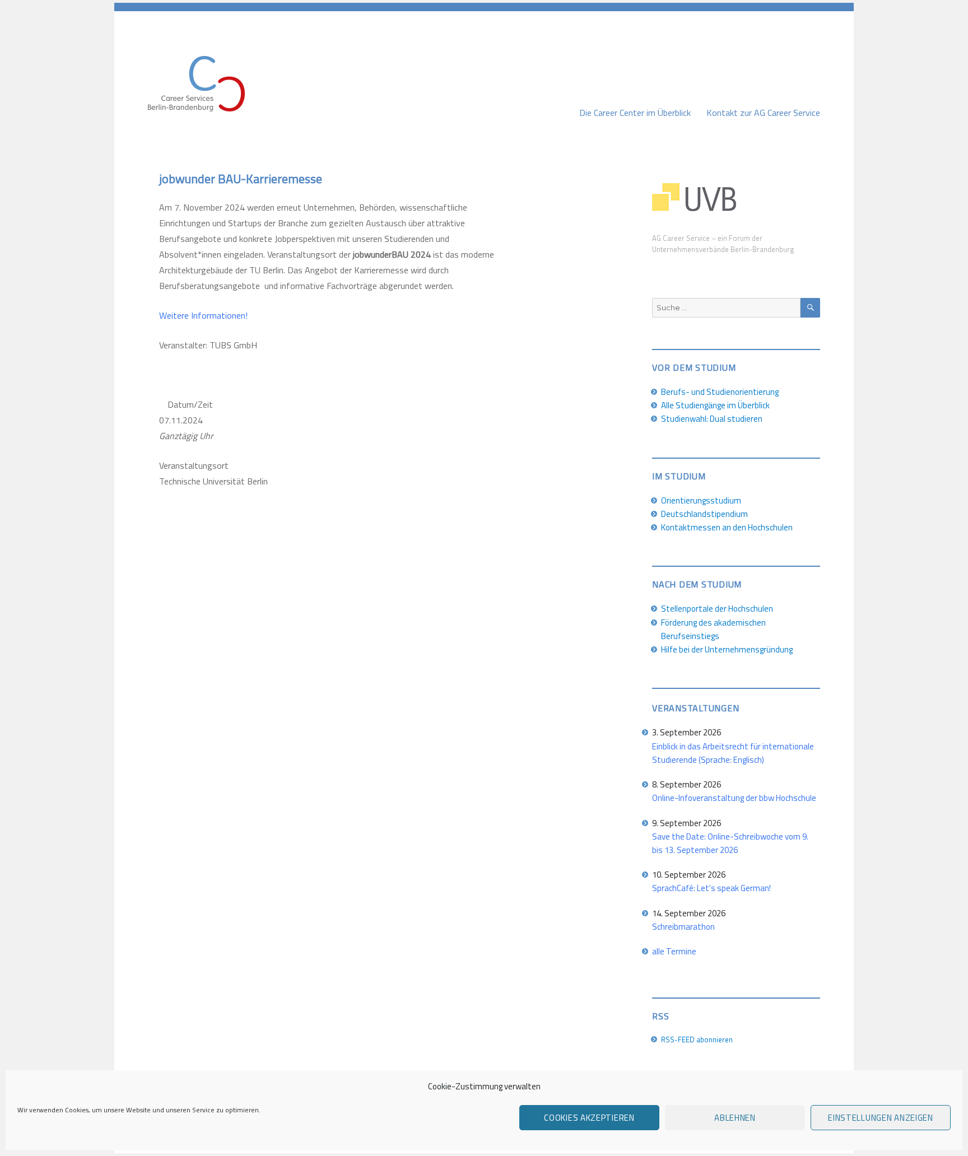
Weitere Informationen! (203, 315)
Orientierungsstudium (701, 500)
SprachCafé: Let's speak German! (711, 888)
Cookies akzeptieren (589, 1117)
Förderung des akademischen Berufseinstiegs (713, 629)
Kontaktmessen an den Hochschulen (727, 527)
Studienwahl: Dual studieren (711, 418)
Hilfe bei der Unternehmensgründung (727, 649)
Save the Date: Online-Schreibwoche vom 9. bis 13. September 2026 (730, 843)
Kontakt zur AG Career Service (763, 112)
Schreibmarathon (683, 926)
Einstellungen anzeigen (880, 1117)
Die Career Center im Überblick (635, 112)
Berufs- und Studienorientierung (720, 391)
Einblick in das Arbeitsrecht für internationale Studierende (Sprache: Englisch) (733, 753)
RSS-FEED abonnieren (697, 1039)
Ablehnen (735, 1117)
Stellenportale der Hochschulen (717, 608)
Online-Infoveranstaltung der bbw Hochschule (734, 797)
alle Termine (674, 951)
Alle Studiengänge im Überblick (715, 405)
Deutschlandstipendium (704, 513)
